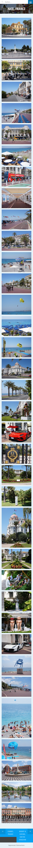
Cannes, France (11, 832)
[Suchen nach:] (12, 2)
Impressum (11, 845)
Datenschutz (20, 845)
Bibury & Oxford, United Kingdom (22, 835)
